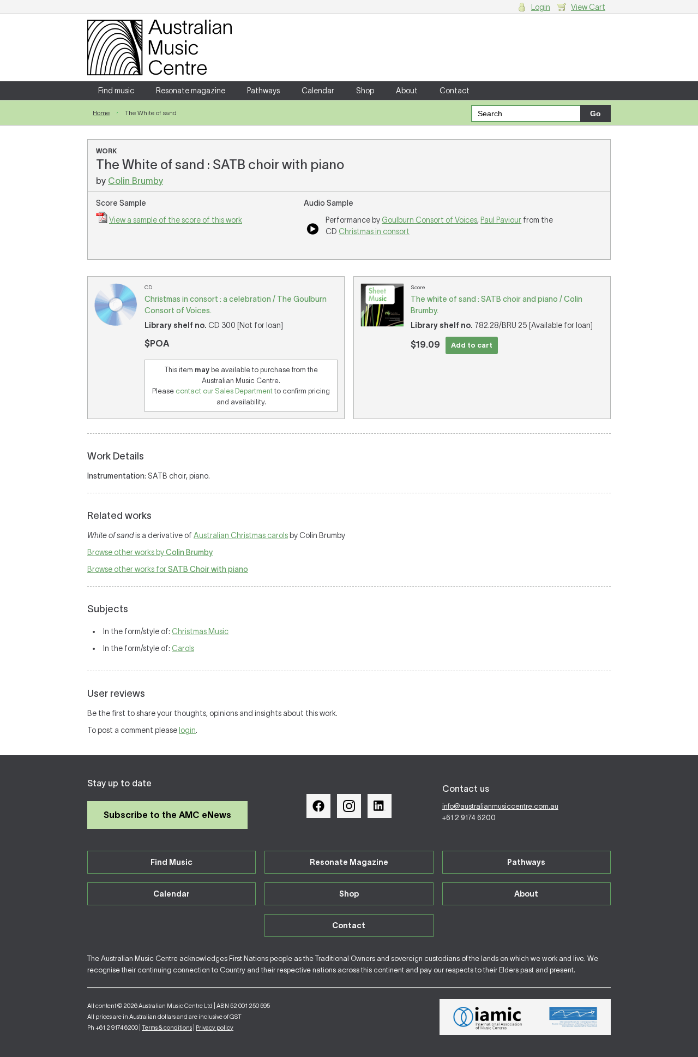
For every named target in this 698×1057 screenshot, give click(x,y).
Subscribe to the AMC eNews (167, 815)
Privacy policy (214, 1027)
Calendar (318, 90)
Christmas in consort (374, 231)
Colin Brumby (135, 181)
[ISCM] (573, 1017)
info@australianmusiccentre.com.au (500, 806)
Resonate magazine (190, 90)
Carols (183, 648)
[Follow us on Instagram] (349, 806)
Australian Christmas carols (241, 535)
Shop (365, 90)
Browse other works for (167, 569)
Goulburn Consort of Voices (429, 220)
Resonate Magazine (349, 862)
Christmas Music (200, 631)
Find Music (171, 862)
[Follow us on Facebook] (318, 806)
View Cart (588, 7)
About (407, 90)
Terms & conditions (167, 1027)
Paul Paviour (500, 220)
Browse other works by (150, 552)
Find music (116, 90)
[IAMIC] (488, 1017)
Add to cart (471, 345)
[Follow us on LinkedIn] (380, 806)
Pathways (263, 90)
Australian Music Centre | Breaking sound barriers (159, 47)
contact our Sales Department (224, 391)
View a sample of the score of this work (175, 220)
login (187, 730)
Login (540, 7)
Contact (455, 90)
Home (101, 112)
